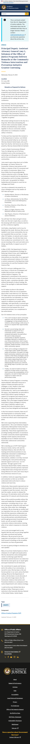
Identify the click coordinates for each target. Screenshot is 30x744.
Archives (15, 687)
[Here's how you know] (15, 2)
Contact (14, 737)
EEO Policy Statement (15, 717)
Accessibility (15, 694)
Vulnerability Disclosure (15, 720)
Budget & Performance (15, 683)
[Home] (10, 9)
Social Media (8, 653)
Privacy (15, 702)
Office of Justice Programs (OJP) (11, 613)
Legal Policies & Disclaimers (15, 698)
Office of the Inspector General (15, 709)
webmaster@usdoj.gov (17, 35)
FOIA (15, 690)
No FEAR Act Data (15, 713)
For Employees (15, 705)
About (15, 679)
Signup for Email (11, 651)
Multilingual (15, 724)
